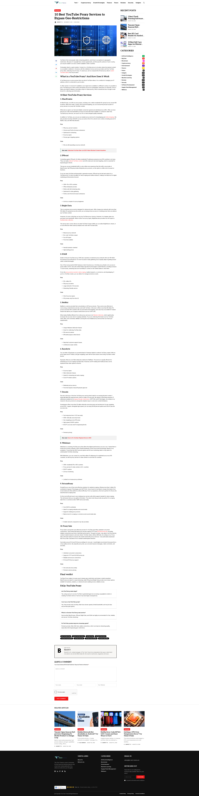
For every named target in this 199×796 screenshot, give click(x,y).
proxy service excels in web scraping (76, 272)
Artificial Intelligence (133, 56)
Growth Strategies (133, 75)
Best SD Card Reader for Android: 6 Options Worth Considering (136, 37)
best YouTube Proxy (65, 636)
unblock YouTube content (75, 161)
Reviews (57, 10)
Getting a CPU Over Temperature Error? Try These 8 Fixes (133, 734)
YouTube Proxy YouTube (91, 638)
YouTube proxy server (100, 636)
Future (133, 70)
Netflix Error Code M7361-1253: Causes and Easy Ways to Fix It (111, 734)
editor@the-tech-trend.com (131, 760)
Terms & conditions (140, 793)
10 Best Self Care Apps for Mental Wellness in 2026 (135, 44)
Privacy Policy (130, 793)
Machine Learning (133, 77)
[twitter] (62, 771)
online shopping (110, 117)
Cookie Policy (122, 793)
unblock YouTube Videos (78, 636)
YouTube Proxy (90, 636)
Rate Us (77, 787)
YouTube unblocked (103, 638)
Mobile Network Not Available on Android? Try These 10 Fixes (88, 734)
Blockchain (133, 60)
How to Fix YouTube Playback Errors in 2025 (79, 438)
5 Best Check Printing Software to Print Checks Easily (135, 20)
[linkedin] (57, 771)
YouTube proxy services (66, 638)
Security (133, 82)
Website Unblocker (98, 315)
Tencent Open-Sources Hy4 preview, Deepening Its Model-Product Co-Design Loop (64, 735)
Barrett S (59, 22)
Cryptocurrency (133, 63)
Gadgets (133, 72)
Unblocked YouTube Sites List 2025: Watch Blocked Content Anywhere (87, 150)
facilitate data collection (66, 220)
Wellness (133, 89)
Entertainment (133, 65)
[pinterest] (59, 771)
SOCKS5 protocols (102, 531)
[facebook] (55, 771)
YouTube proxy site (79, 638)
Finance (133, 68)
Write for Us (81, 762)
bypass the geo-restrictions (81, 399)
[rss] (65, 771)
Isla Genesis (82, 742)
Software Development (133, 85)
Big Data (133, 58)
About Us (80, 759)
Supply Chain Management (133, 87)
